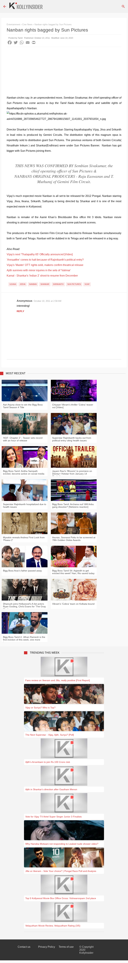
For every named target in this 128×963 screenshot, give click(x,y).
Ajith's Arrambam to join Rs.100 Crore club (47, 762)
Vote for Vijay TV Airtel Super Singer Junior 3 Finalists (53, 816)
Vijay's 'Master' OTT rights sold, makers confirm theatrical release (45, 265)
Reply (20, 311)
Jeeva (22, 284)
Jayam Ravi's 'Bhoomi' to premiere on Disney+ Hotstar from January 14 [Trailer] (72, 474)
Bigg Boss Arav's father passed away (22, 570)
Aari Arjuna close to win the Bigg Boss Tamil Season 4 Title (23, 406)
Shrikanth (58, 284)
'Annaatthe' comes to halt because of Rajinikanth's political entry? (45, 259)
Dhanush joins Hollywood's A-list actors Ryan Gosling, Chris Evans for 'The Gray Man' (24, 606)
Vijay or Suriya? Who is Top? (40, 707)
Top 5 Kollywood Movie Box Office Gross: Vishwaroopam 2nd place (60, 898)
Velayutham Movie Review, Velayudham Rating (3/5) (52, 925)
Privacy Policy (46, 946)
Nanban (33, 284)
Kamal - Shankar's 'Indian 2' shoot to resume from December (42, 275)
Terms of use (66, 946)
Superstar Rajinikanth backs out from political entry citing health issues (71, 439)
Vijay (87, 284)
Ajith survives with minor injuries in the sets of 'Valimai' (39, 270)
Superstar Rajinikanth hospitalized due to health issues (24, 505)
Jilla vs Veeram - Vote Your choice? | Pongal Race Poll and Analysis (60, 871)
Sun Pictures (74, 284)
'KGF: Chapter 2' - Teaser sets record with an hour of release (22, 439)
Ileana (13, 284)
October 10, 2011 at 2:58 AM (47, 301)
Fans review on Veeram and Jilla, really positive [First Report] (57, 680)
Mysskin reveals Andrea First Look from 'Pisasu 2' (24, 538)
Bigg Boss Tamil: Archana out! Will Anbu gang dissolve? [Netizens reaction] (73, 505)
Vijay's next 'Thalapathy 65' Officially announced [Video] (40, 254)
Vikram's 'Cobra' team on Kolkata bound (73, 603)
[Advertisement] (64, 72)
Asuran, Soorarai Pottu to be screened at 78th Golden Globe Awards (73, 538)
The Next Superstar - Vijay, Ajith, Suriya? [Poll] (49, 734)
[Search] (123, 6)
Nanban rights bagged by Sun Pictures (53, 24)
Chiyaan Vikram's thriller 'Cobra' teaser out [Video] (72, 406)
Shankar (44, 284)
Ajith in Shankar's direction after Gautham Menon (51, 789)
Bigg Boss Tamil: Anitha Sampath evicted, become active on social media (23, 472)
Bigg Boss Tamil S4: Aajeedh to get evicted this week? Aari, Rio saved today (73, 572)
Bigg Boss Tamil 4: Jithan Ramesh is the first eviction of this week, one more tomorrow (24, 640)
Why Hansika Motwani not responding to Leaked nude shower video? (61, 844)
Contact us (24, 946)
